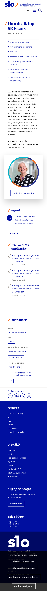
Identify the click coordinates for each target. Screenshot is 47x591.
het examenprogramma (21, 47)
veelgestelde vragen (17, 458)
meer (13, 233)
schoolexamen (15, 357)
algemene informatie (19, 42)
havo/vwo (12, 428)
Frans (11, 342)
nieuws (11, 465)
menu (28, 10)
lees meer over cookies (23, 562)
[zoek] (40, 10)
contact (11, 454)
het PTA (13, 52)
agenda (11, 462)
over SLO (12, 450)
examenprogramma (18, 351)
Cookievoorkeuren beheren (23, 577)
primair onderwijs (16, 413)
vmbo (10, 425)
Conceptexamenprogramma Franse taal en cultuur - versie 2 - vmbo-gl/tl (25, 289)
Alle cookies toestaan (23, 568)
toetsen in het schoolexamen (23, 57)
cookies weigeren (23, 586)
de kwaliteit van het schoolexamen (19, 71)
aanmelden (17, 504)
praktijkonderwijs (16, 432)
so (9, 417)
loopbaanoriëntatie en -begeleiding (20, 79)
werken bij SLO (14, 469)
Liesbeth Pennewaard (22, 193)
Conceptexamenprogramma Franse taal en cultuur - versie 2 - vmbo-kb (25, 274)
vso (9, 421)
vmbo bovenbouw (17, 332)
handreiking (14, 367)
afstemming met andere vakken (21, 63)
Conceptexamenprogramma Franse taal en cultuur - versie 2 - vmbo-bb (25, 259)
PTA (10, 381)
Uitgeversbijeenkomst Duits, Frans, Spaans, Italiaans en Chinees (25, 220)
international (14, 477)
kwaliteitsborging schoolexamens (23, 374)
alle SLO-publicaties (17, 473)
